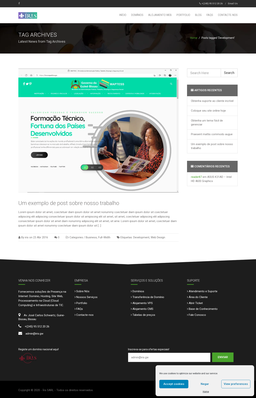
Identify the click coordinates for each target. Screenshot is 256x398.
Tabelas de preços (143, 315)
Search (229, 73)
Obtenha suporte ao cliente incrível (212, 101)
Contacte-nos (228, 14)
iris (26, 237)
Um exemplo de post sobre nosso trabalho (68, 203)
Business (91, 237)
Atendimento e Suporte (203, 291)
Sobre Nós (82, 291)
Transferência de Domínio (148, 297)
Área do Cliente (198, 297)
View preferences (236, 384)
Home (206, 391)
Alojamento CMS (142, 309)
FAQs (210, 14)
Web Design (158, 237)
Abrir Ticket (196, 303)
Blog (198, 14)
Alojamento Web (160, 14)
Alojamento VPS (142, 303)
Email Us (233, 3)
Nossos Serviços (86, 297)
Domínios (137, 14)
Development (141, 237)
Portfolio (183, 14)
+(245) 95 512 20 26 (212, 3)
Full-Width (104, 237)
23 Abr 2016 (40, 237)
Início (122, 14)
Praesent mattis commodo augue (212, 134)
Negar (205, 384)
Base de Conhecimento (203, 309)
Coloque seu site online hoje (208, 110)
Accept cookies (173, 384)
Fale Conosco (197, 315)
